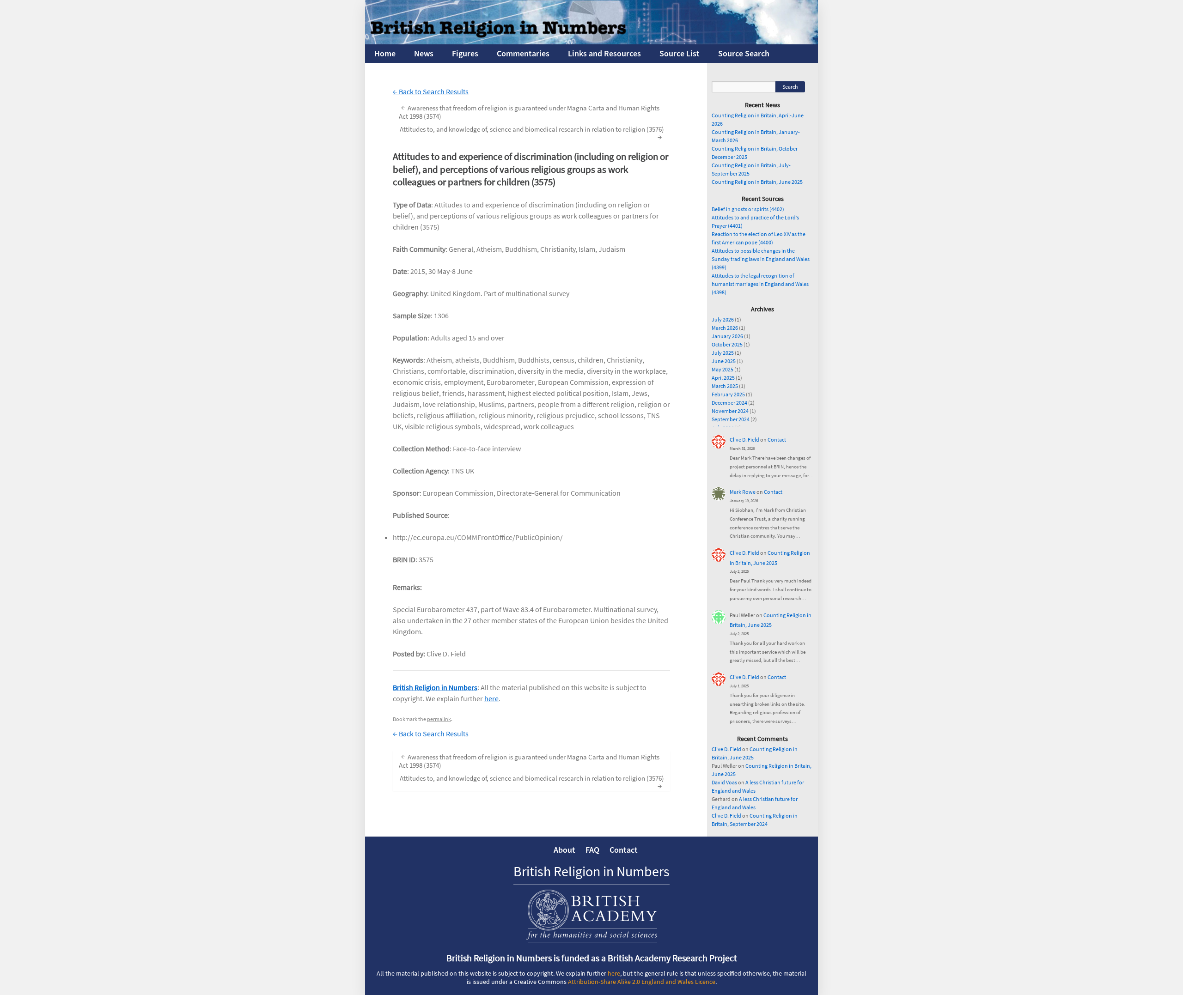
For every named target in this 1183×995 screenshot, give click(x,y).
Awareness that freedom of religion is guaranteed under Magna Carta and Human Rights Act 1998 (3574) (529, 112)
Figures (465, 53)
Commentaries (523, 53)
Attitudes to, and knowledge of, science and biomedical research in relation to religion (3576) (532, 133)
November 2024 (730, 410)
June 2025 (724, 361)
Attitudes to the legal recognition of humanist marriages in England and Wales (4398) (760, 284)
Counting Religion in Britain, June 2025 (757, 181)
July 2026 (723, 319)
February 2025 (728, 394)
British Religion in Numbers (435, 687)
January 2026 (727, 336)
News (423, 53)
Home (385, 53)
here (491, 698)
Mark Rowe (743, 491)
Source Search (743, 53)
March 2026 (725, 327)
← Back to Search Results (431, 91)
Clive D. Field (744, 439)
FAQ (592, 849)
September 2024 (731, 419)
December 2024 (729, 402)
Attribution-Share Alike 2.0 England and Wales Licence (641, 981)
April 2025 (723, 377)
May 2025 (722, 369)
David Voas (724, 782)
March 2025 (725, 385)
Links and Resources (604, 53)
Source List (679, 53)
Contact (777, 439)
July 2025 (723, 352)
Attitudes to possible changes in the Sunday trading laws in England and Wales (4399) (761, 259)
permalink (439, 719)
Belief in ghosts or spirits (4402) (748, 209)
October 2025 (727, 344)
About (564, 849)
